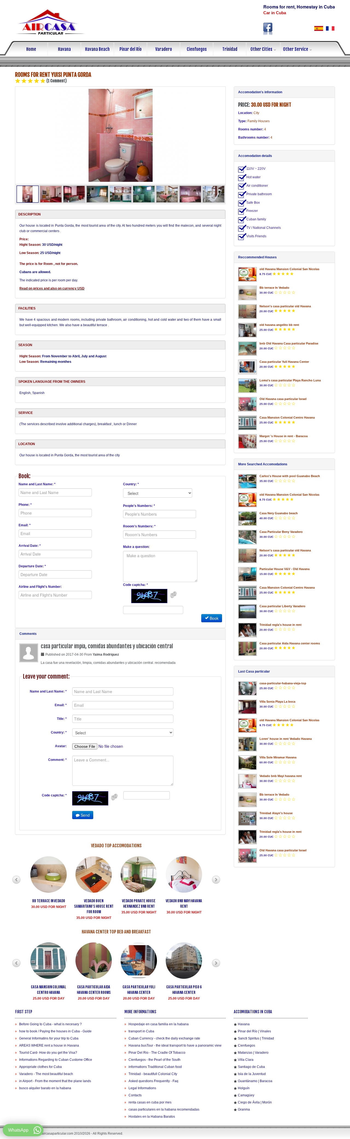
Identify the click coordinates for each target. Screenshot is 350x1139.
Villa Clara (245, 1060)
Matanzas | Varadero (253, 1053)
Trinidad (229, 49)
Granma (244, 1109)
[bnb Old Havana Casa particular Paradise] (247, 348)
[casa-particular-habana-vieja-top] (247, 688)
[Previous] (16, 879)
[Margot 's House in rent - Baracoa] (247, 441)
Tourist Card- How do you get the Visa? (48, 1053)
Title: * (62, 719)
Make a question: (136, 547)
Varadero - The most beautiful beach (46, 1074)
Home (31, 49)
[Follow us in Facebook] (268, 29)
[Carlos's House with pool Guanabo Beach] (247, 481)
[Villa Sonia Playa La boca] (247, 707)
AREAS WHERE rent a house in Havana (49, 1045)
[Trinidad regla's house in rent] (247, 630)
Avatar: (61, 746)
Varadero (163, 49)
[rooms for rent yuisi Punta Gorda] (120, 135)
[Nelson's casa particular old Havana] (247, 311)
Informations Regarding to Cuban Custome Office (55, 1060)
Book (213, 618)
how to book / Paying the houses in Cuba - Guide (55, 1031)
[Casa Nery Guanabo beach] (247, 518)
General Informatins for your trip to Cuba (48, 1038)
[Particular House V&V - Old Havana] (247, 574)
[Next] (216, 879)
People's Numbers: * (139, 506)
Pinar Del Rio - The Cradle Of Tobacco (157, 1053)
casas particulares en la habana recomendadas (164, 1109)
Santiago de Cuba (251, 1067)
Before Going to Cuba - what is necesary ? (50, 1024)
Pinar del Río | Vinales (254, 1031)
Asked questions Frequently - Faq (153, 1081)
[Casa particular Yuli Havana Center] (247, 367)
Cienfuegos (197, 49)
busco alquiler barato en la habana (45, 1088)
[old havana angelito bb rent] (247, 330)
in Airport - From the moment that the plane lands (55, 1081)
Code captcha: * (135, 585)
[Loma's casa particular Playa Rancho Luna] (247, 385)
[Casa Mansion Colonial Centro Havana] (247, 423)
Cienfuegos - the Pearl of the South (154, 1060)
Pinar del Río (130, 49)
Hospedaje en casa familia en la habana (159, 1024)
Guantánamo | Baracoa (255, 1081)
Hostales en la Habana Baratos (152, 1116)
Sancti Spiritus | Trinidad (256, 1038)
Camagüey (246, 1095)
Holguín (244, 1088)
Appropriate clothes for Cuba (40, 1067)
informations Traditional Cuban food (155, 1067)
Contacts (135, 1095)
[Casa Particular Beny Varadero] (247, 537)
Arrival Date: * (30, 546)
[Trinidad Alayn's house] (247, 818)
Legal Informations (142, 1088)
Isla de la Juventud (252, 1074)
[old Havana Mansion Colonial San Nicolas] (247, 274)
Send (85, 815)
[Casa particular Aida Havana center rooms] (247, 648)
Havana (64, 49)
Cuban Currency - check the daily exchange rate (164, 1038)
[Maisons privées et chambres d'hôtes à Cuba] (330, 28)
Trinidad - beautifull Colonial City (153, 1074)
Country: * (131, 484)
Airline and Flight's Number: (40, 587)
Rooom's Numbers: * (139, 526)
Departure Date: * (32, 566)
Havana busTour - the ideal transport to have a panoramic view (175, 1045)
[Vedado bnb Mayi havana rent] (247, 781)
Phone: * (25, 505)
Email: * (25, 525)
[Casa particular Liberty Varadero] (247, 611)
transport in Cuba (141, 1031)
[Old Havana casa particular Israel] (247, 404)
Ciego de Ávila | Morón (255, 1102)
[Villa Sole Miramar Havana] (247, 762)
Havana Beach (97, 49)
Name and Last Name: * (37, 484)
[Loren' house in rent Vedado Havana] (247, 744)
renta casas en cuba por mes (150, 1102)
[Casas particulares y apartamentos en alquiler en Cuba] (318, 28)
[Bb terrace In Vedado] (247, 293)
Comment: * (57, 760)
